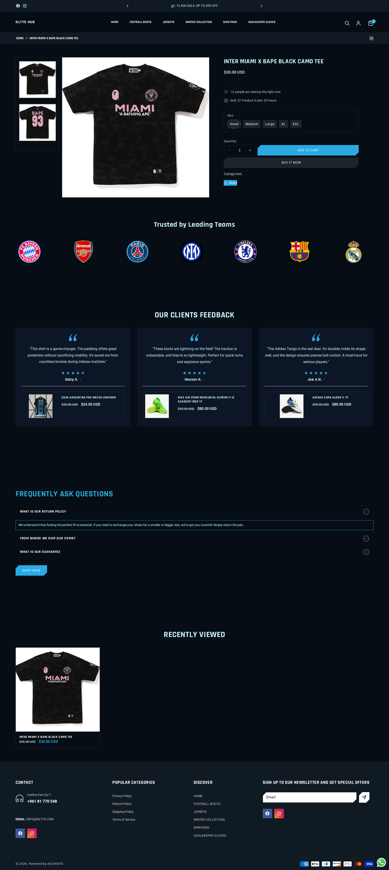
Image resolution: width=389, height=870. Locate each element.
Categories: (233, 174)
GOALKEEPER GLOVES (210, 835)
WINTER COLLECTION (209, 819)
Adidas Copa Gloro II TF (330, 397)
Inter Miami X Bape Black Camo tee (45, 737)
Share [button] (233, 183)
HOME (198, 796)
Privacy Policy (122, 796)
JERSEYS (200, 812)
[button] (261, 5)
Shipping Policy (122, 812)
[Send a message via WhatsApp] (381, 862)
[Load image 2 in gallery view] (37, 122)
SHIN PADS (201, 827)
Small (234, 124)
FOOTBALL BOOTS (207, 804)
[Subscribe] (364, 797)
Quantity (230, 141)
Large (269, 124)
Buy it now (291, 162)
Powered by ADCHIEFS (46, 863)
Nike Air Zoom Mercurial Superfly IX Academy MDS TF (206, 399)
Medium (252, 124)
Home (20, 38)
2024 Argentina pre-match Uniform (88, 397)
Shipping (231, 82)
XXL (296, 124)
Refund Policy (121, 804)
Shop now (31, 570)
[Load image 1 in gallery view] (37, 79)
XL (283, 124)
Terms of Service (123, 819)
